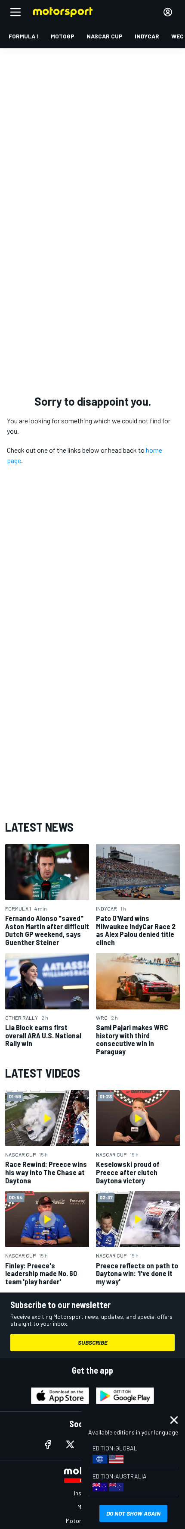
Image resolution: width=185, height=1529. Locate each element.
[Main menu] (15, 12)
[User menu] (167, 12)
